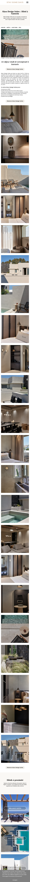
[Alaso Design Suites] (15, 43)
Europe (3, 27)
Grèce (8, 27)
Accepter (15, 880)
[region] (15, 876)
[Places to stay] (15, 2)
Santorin (14, 27)
